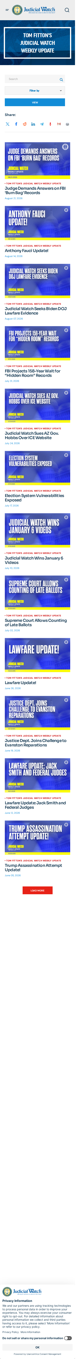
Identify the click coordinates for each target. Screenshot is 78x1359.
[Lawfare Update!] (37, 655)
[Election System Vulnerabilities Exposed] (37, 468)
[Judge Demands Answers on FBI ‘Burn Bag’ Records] (37, 160)
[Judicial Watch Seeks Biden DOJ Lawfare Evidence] (37, 281)
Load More (37, 890)
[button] (7, 10)
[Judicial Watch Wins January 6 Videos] (37, 530)
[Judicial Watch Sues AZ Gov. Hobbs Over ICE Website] (37, 405)
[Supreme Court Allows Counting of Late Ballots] (37, 592)
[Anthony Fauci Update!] (37, 223)
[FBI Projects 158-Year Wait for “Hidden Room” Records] (37, 343)
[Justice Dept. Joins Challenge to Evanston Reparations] (37, 713)
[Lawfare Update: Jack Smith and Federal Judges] (37, 775)
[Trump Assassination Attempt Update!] (37, 837)
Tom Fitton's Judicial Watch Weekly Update (33, 183)
